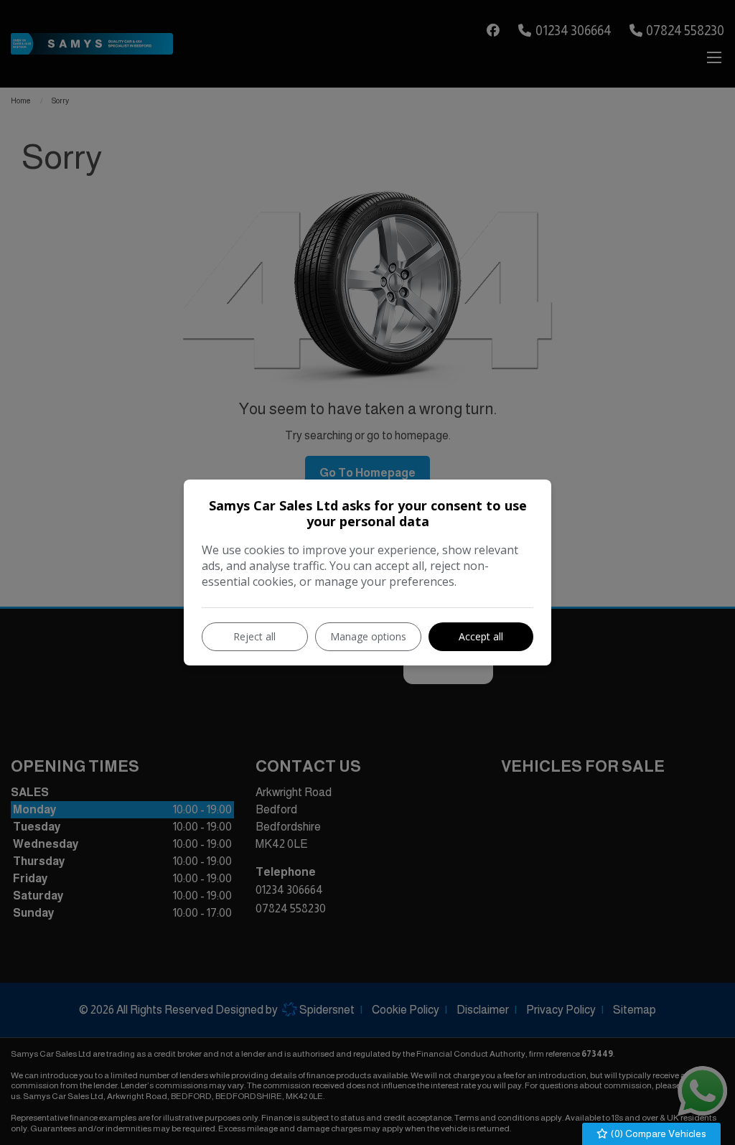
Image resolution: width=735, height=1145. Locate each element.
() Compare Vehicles (657, 1133)
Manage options (368, 636)
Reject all (254, 636)
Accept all (481, 636)
